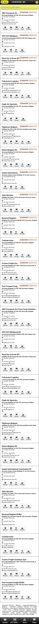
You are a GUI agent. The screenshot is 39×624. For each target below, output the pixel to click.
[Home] (37, 2)
